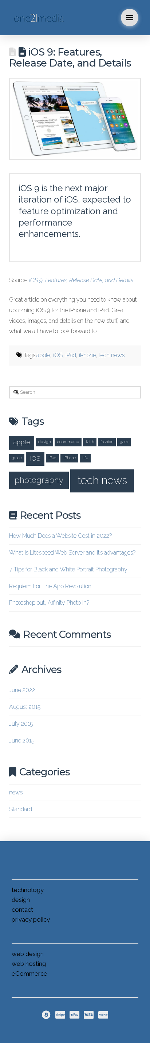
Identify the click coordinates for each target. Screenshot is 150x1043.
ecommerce (68, 441)
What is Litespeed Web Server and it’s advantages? (72, 552)
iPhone (87, 355)
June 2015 (21, 740)
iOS (58, 355)
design (44, 441)
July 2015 (21, 723)
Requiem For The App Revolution (50, 586)
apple (43, 355)
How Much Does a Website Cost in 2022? (60, 535)
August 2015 (24, 706)
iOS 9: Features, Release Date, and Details (81, 280)
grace (17, 458)
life (85, 458)
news (16, 792)
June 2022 (22, 690)
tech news (112, 355)
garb (124, 441)
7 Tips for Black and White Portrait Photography (68, 569)
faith (90, 441)
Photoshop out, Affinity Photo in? (49, 602)
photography (39, 480)
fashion (106, 441)
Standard (20, 809)
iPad (71, 355)
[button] (129, 17)
